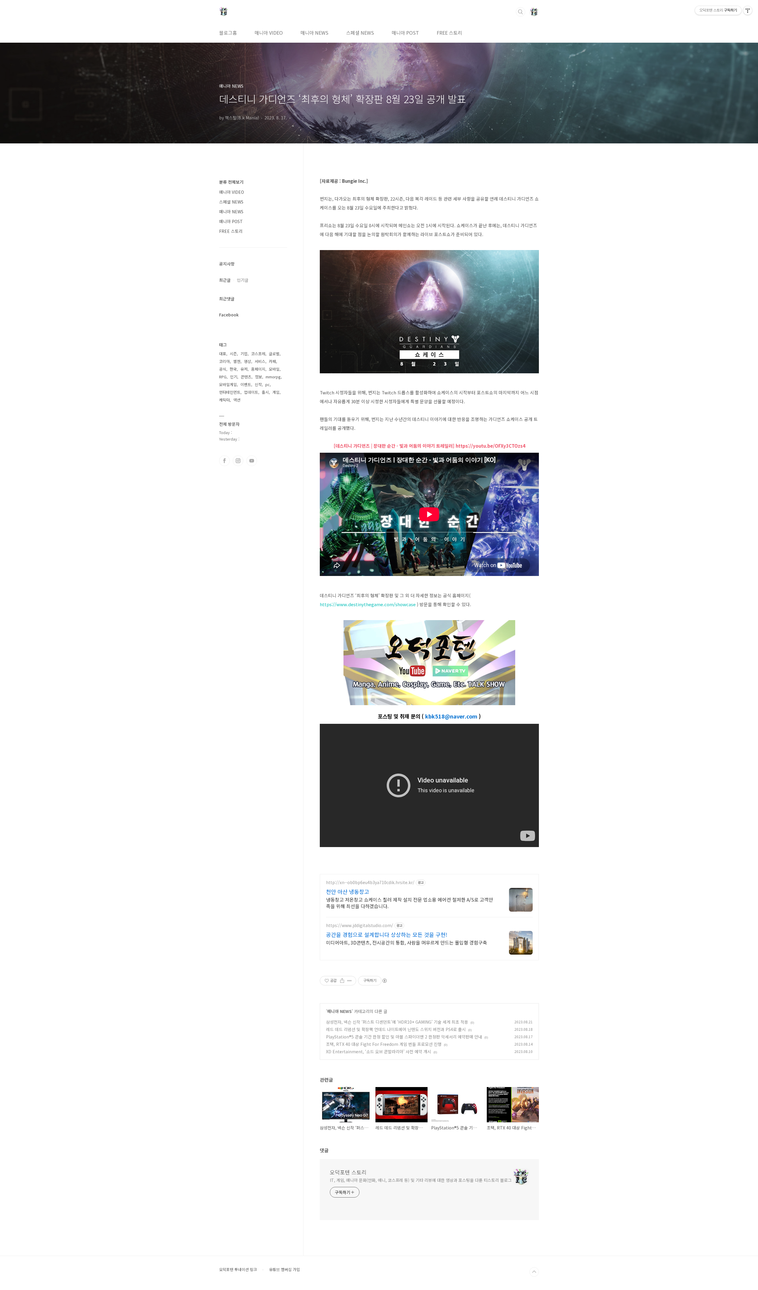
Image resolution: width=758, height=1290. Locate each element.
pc (267, 384)
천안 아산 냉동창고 (347, 891)
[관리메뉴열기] (747, 10)
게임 (276, 392)
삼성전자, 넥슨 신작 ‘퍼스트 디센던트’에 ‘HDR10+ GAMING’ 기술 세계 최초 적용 (397, 1022)
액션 (236, 400)
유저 (244, 369)
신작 (258, 384)
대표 (222, 353)
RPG (223, 377)
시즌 (233, 353)
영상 (247, 361)
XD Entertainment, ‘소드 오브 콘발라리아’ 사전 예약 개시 (378, 1051)
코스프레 (258, 353)
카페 (272, 361)
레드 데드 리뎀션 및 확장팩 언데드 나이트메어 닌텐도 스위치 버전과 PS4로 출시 (396, 1029)
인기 (233, 377)
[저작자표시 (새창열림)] (384, 980)
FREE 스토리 (449, 32)
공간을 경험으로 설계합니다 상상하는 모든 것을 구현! (386, 934)
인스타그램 (238, 460)
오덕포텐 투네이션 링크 (238, 1269)
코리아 (224, 361)
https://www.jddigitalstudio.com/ (359, 925)
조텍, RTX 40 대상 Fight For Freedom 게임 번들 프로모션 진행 (383, 1044)
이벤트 (245, 384)
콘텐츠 (246, 377)
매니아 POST (405, 32)
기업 (244, 353)
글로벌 (274, 353)
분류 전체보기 (231, 182)
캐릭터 (224, 400)
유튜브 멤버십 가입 (284, 1269)
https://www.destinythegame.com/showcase (368, 604)
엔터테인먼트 (229, 392)
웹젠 (236, 361)
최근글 (225, 280)
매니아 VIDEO (269, 32)
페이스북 (224, 460)
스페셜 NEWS (360, 32)
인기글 (242, 280)
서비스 (260, 361)
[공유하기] (342, 980)
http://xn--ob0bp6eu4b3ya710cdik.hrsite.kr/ (370, 882)
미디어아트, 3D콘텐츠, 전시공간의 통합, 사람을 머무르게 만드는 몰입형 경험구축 (406, 942)
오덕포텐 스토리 (348, 1172)
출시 (265, 392)
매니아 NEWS (314, 32)
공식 (222, 369)
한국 (233, 369)
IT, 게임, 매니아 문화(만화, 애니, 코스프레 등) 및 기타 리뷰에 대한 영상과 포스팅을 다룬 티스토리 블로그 (421, 1180)
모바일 (274, 369)
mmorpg (273, 377)
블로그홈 (228, 32)
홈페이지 (258, 369)
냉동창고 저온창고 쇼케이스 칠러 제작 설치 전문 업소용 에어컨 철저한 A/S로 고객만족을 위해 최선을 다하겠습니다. (409, 902)
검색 (520, 11)
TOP (534, 1272)
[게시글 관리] (349, 980)
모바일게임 (228, 384)
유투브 (251, 460)
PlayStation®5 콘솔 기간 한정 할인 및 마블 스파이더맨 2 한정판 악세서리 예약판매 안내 (404, 1037)
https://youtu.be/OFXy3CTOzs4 (490, 446)
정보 (258, 377)
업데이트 (251, 392)
